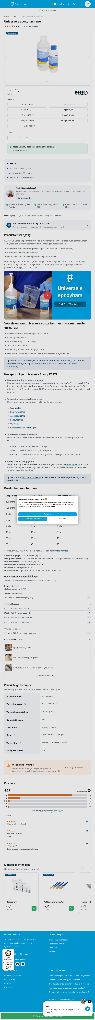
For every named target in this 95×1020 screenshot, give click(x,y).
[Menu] (12, 950)
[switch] (8, 967)
